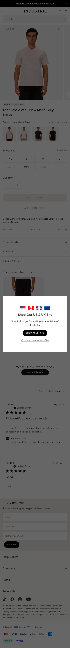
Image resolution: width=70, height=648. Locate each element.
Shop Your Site (35, 332)
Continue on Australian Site (35, 340)
